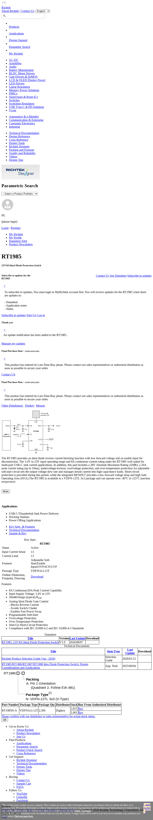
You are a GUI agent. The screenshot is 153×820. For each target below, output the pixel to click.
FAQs (20, 786)
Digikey (30, 405)
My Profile (15, 237)
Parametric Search (19, 46)
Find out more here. (24, 816)
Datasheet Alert (18, 241)
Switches (14, 100)
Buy (80, 708)
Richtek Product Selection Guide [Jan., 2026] (28, 658)
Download (37, 576)
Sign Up (31, 315)
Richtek (6, 7)
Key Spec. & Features (22, 526)
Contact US (8, 374)
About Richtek (10, 10)
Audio (12, 66)
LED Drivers (16, 83)
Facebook (22, 800)
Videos (13, 156)
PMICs (13, 93)
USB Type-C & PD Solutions (26, 107)
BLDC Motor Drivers (22, 73)
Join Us (20, 736)
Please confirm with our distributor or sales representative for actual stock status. (48, 716)
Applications (16, 33)
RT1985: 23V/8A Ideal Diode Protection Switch (30, 642)
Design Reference (19, 136)
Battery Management (21, 70)
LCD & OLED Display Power (27, 80)
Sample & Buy (17, 533)
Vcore (12, 110)
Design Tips (16, 159)
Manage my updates (13, 343)
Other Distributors (12, 405)
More (5, 491)
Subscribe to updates (139, 275)
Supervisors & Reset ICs (23, 96)
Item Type (113, 651)
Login (5, 228)
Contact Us (27, 10)
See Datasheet (118, 275)
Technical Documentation (24, 133)
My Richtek (16, 53)
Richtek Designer (19, 146)
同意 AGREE (147, 807)
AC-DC (13, 60)
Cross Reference (18, 139)
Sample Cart (23, 783)
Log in (41, 315)
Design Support (18, 40)
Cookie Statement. (82, 810)
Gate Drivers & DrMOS (23, 76)
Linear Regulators (19, 86)
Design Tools (17, 143)
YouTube (21, 793)
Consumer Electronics (22, 123)
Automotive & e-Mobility (24, 116)
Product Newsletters (21, 244)
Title (30, 638)
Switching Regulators (21, 103)
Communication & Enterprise (26, 120)
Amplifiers (15, 63)
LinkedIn (21, 797)
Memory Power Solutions (24, 90)
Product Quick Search (29, 750)
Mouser (40, 405)
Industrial (14, 126)
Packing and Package (21, 149)
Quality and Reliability (22, 153)
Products (14, 26)
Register (16, 228)
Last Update (77, 638)
